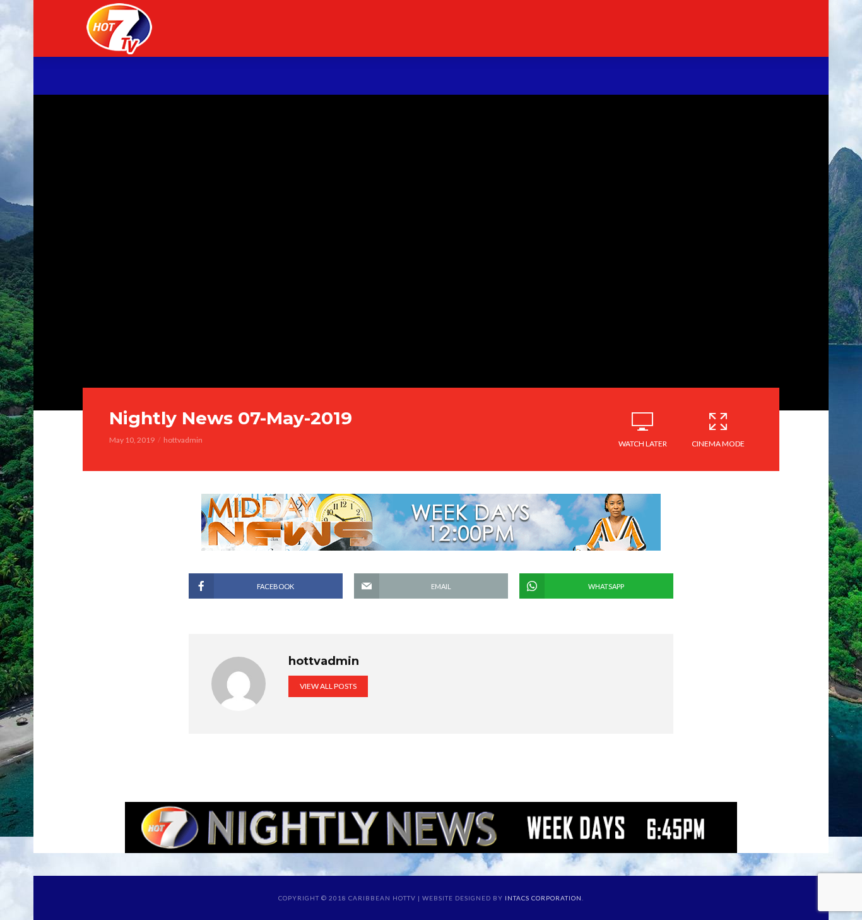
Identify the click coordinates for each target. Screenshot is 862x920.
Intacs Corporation (543, 898)
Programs (315, 77)
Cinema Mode (718, 443)
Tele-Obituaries (413, 77)
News (249, 77)
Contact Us (702, 77)
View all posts (328, 686)
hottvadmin (183, 440)
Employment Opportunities (564, 77)
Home (140, 77)
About (194, 77)
